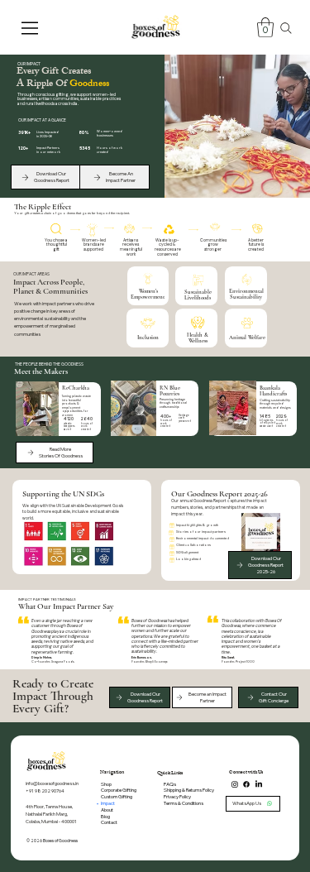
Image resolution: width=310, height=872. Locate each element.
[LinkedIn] (259, 784)
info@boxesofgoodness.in (52, 783)
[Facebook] (246, 784)
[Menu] (31, 28)
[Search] (286, 28)
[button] (265, 27)
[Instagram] (235, 784)
